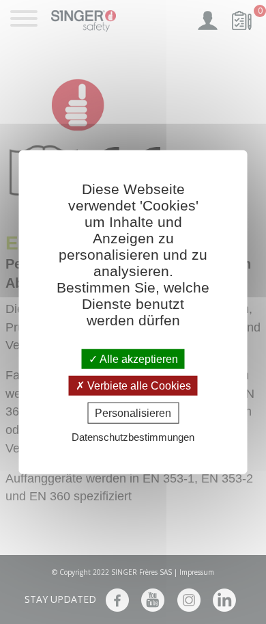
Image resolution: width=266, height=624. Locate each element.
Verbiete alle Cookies (138, 385)
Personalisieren (133, 413)
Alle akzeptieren (138, 358)
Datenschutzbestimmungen (133, 437)
